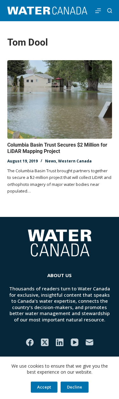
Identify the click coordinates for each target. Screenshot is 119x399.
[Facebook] (30, 342)
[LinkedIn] (59, 342)
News (50, 161)
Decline (74, 387)
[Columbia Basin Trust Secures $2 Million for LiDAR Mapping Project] (59, 99)
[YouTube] (74, 342)
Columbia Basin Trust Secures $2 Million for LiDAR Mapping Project (57, 148)
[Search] (109, 10)
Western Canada (75, 161)
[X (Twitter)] (45, 342)
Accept (44, 387)
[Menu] (98, 11)
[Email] (89, 342)
